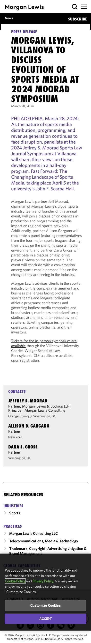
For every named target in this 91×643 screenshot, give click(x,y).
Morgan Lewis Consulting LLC (33, 533)
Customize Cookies (45, 605)
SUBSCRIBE (77, 19)
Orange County (19, 416)
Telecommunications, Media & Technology (43, 540)
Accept (45, 618)
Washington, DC (44, 416)
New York (15, 437)
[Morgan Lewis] (24, 7)
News (9, 18)
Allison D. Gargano (29, 426)
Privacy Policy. (43, 581)
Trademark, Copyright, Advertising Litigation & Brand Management (48, 551)
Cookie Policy (15, 581)
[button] (75, 7)
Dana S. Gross (23, 446)
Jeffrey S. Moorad (27, 400)
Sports (14, 512)
